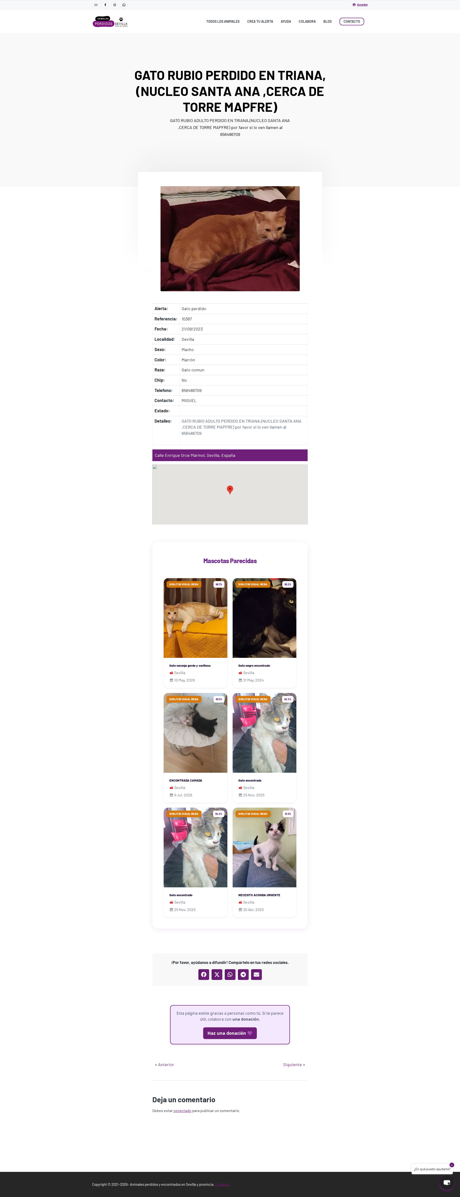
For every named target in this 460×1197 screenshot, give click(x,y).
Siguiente (292, 1064)
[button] (230, 490)
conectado (182, 1110)
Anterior (166, 1064)
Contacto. (222, 1184)
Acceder (362, 4)
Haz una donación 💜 (230, 1033)
